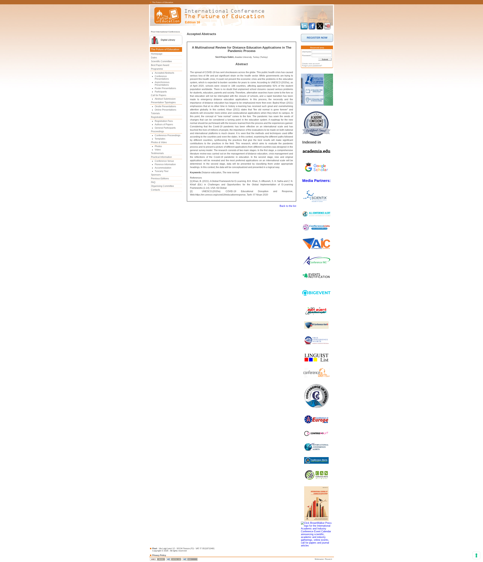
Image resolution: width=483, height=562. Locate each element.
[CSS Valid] (190, 559)
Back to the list (288, 206)
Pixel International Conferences (165, 32)
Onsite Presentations (165, 106)
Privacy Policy (159, 555)
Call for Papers (158, 95)
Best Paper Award (160, 65)
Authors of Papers (164, 124)
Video (158, 149)
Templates (160, 138)
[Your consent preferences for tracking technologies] (476, 555)
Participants (161, 91)
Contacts (155, 190)
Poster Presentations (165, 88)
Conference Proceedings (167, 135)
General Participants (165, 128)
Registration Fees (164, 121)
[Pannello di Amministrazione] (158, 559)
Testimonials (157, 153)
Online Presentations (165, 109)
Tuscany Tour (161, 171)
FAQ (153, 182)
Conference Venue (164, 161)
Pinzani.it (328, 559)
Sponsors (156, 174)
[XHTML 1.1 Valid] (174, 559)
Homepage (156, 54)
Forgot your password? (312, 66)
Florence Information (165, 164)
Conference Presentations (162, 77)
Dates (154, 57)
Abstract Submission (165, 99)
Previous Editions (160, 178)
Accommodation (163, 167)
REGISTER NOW (317, 37)
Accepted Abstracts (164, 73)
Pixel (154, 548)
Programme (157, 69)
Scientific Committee (161, 61)
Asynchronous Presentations (162, 83)
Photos (158, 146)
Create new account (311, 64)
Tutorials (155, 113)
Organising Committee (162, 186)
